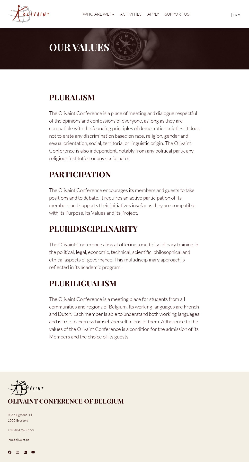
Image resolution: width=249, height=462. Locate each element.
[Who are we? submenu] (113, 14)
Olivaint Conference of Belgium (66, 401)
